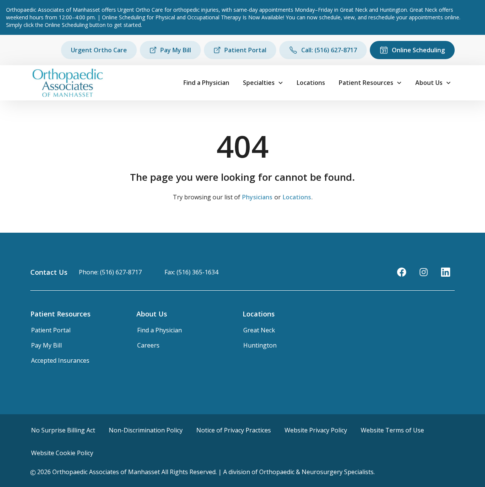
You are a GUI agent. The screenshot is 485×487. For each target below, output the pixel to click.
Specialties (259, 82)
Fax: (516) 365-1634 (191, 272)
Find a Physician (206, 82)
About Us (429, 82)
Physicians (257, 197)
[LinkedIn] (445, 272)
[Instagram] (424, 272)
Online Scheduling (418, 50)
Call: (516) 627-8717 (329, 50)
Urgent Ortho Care (99, 50)
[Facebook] (402, 272)
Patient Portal (245, 50)
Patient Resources (366, 82)
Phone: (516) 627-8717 (110, 272)
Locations (311, 82)
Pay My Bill (175, 50)
